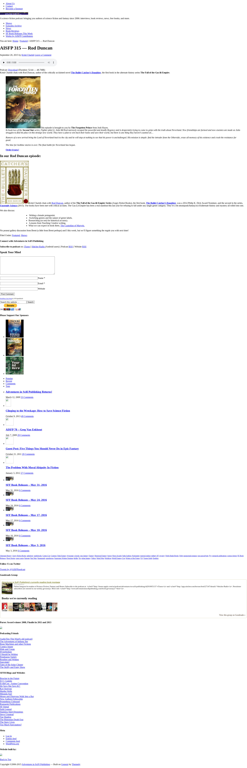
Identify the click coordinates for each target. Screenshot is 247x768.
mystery (162, 556)
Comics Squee (6, 646)
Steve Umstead (7, 714)
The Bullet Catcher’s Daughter (86, 72)
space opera (20, 558)
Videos (93, 558)
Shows (9, 23)
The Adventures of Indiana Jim (14, 641)
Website (41, 288)
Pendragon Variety (8, 657)
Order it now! (12, 150)
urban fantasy (86, 558)
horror (109, 556)
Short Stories (10, 558)
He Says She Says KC (10, 686)
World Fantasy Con (118, 558)
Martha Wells (6, 691)
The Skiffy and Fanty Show (12, 667)
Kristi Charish (28, 55)
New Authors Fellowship (11, 699)
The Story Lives (7, 722)
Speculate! (4, 662)
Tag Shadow (5, 717)
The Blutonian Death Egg (11, 719)
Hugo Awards (117, 556)
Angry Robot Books (19, 556)
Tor (80, 558)
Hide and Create (7, 649)
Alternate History (6, 556)
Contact (9, 6)
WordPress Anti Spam (6, 298)
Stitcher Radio (38, 246)
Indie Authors (127, 556)
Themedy (76, 764)
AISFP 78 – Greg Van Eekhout (24, 429)
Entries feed (11, 738)
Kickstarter (136, 556)
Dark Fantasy (61, 556)
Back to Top (5, 759)
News (8, 28)
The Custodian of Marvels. (72, 225)
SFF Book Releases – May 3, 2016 (25, 545)
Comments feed (13, 741)
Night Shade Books (172, 556)
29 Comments (23, 435)
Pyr (210, 556)
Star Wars (33, 558)
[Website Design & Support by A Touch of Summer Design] (1, 755)
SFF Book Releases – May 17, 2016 (26, 515)
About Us (10, 3)
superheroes (50, 558)
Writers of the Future (133, 558)
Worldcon (108, 558)
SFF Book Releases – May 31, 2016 (26, 484)
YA (141, 558)
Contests (54, 556)
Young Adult (147, 558)
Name (40, 278)
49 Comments (27, 416)
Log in (9, 736)
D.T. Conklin (6, 681)
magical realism (145, 556)
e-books (77, 556)
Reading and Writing (9, 659)
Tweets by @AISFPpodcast (12, 569)
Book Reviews (12, 31)
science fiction (232, 556)
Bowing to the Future (9, 678)
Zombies (156, 558)
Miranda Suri (6, 694)
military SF (155, 556)
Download (13, 70)
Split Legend (6, 709)
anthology (30, 556)
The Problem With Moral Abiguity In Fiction (32, 467)
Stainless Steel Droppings (11, 712)
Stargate (27, 558)
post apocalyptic (203, 556)
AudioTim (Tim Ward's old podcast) (16, 639)
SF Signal (4, 707)
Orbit (181, 556)
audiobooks (38, 556)
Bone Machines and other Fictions (15, 644)
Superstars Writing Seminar (63, 558)
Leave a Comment (43, 55)
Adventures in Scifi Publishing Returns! (29, 391)
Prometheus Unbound (10, 701)
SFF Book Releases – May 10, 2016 (26, 530)
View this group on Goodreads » (232, 615)
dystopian (70, 556)
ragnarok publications (219, 556)
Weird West (100, 558)
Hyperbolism (6, 652)
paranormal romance (190, 556)
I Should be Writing (9, 654)
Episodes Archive (14, 26)
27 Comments (27, 473)
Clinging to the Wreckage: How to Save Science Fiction (38, 410)
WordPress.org (12, 744)
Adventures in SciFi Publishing (14, 13)
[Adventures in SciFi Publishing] (8, 588)
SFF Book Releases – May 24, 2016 (26, 499)
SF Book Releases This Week (19, 33)
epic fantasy (84, 556)
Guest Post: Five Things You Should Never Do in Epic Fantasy (42, 448)
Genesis (64, 764)
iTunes (27, 246)
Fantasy (91, 556)
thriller (76, 558)
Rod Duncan (57, 203)
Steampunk (41, 558)
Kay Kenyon (6, 688)
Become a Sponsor (14, 8)
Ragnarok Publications (10, 704)
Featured (16, 235)
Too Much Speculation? (11, 725)
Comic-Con (46, 556)
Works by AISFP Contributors (19, 36)
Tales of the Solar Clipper (11, 664)
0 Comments (24, 490)
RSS (71, 246)
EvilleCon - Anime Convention (14, 683)
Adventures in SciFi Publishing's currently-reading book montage (31, 582)
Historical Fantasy (101, 556)
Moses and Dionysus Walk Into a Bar (17, 696)
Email (40, 283)
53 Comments (27, 397)
